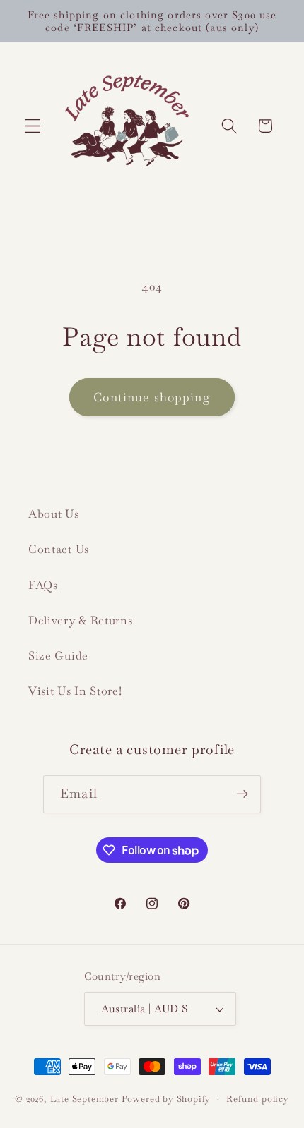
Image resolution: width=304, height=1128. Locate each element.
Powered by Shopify (166, 1099)
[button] (33, 126)
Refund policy (257, 1099)
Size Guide (58, 655)
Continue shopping (152, 397)
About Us (53, 514)
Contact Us (58, 549)
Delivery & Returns (80, 620)
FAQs (43, 585)
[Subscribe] (242, 794)
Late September (84, 1099)
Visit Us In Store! (75, 691)
